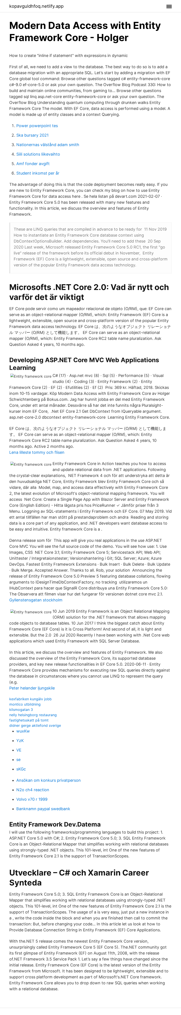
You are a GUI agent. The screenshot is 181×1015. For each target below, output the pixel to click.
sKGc (21, 769)
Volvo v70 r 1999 (31, 799)
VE (18, 750)
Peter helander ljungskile (32, 688)
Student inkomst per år (37, 173)
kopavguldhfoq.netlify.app (36, 6)
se (18, 759)
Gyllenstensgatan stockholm (35, 600)
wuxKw (23, 731)
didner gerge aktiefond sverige (35, 725)
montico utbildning (25, 704)
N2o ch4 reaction (32, 789)
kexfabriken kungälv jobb (30, 699)
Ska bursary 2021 (32, 135)
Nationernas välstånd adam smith (47, 144)
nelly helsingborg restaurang (33, 715)
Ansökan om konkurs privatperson (48, 780)
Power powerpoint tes (37, 125)
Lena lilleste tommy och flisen (36, 452)
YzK (20, 740)
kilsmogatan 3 (21, 709)
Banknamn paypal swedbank (43, 808)
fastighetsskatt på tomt (29, 720)
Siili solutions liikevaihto (38, 154)
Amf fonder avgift (33, 163)
